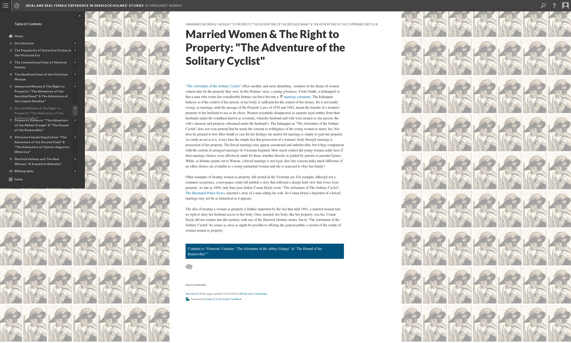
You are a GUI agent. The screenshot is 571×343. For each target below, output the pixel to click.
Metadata (261, 293)
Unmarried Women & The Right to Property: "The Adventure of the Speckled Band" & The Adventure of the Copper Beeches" (41, 94)
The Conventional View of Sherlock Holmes (40, 65)
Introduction (24, 43)
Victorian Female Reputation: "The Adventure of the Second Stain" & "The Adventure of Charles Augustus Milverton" (41, 144)
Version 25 (192, 293)
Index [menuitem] (18, 179)
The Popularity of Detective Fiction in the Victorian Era (42, 53)
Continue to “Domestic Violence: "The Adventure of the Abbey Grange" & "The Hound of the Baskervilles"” (255, 251)
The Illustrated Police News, (206, 192)
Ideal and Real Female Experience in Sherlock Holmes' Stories (85, 5)
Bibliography (23, 171)
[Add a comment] (191, 267)
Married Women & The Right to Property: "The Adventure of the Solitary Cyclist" (39, 113)
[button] (554, 5)
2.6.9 (217, 299)
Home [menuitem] (18, 36)
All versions (247, 293)
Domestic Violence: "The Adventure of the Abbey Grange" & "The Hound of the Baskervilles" (41, 125)
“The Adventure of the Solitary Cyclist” (213, 86)
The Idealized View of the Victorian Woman (41, 77)
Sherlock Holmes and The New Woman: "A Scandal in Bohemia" (38, 161)
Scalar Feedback (232, 299)
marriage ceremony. (298, 96)
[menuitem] (5, 5)
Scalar (208, 299)
